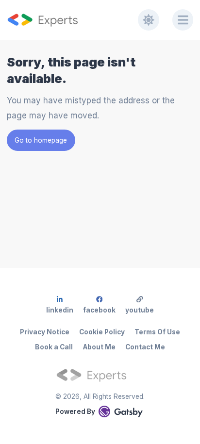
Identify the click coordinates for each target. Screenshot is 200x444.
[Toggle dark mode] (148, 20)
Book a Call (54, 347)
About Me (99, 347)
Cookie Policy (102, 332)
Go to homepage (41, 140)
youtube (139, 310)
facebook (99, 310)
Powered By (75, 411)
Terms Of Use (157, 332)
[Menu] (183, 20)
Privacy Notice (44, 332)
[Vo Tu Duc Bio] (72, 20)
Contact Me (145, 347)
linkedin (59, 310)
